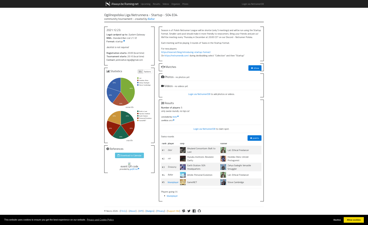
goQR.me (133, 169)
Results (156, 4)
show (256, 68)
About (133, 211)
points (255, 138)
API (141, 211)
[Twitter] (188, 211)
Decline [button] (337, 220)
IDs (140, 71)
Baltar (151, 19)
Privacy (160, 211)
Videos (166, 4)
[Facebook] (194, 211)
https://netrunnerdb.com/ (176, 55)
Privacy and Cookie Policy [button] (100, 220)
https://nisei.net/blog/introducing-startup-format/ (186, 52)
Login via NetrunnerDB (253, 4)
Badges (150, 211)
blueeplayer (173, 182)
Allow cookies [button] (354, 220)
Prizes (185, 4)
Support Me (173, 211)
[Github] (199, 211)
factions (147, 71)
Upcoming (146, 4)
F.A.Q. (123, 211)
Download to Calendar (130, 155)
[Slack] (183, 211)
